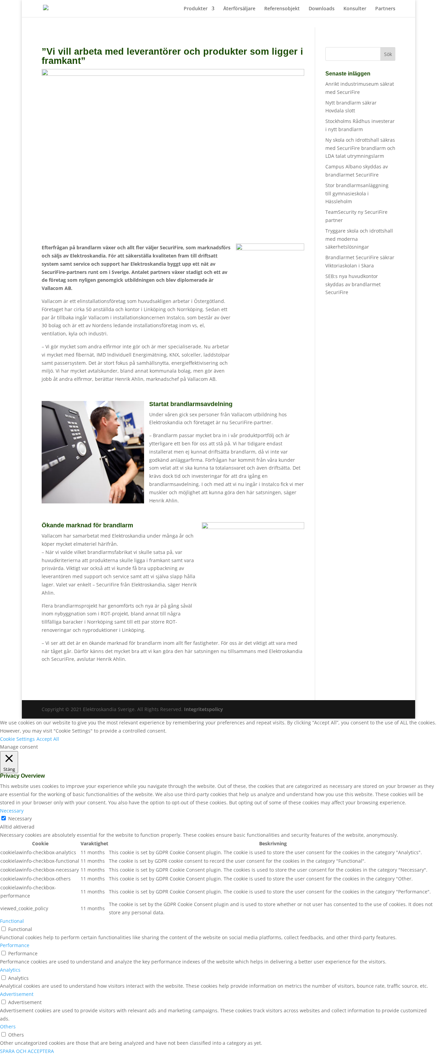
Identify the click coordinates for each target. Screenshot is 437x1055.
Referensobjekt (282, 9)
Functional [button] (12, 921)
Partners (385, 9)
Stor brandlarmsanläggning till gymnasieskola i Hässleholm (357, 193)
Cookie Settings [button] (17, 739)
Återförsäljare (239, 9)
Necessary (20, 818)
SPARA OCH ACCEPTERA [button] (27, 1051)
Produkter (196, 9)
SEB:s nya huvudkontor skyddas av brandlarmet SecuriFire (353, 284)
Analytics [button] (10, 970)
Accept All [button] (48, 739)
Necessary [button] (12, 810)
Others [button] (8, 1026)
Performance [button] (14, 945)
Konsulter (354, 9)
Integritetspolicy (203, 709)
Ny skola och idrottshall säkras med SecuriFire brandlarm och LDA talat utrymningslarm (360, 148)
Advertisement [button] (16, 994)
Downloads (322, 9)
